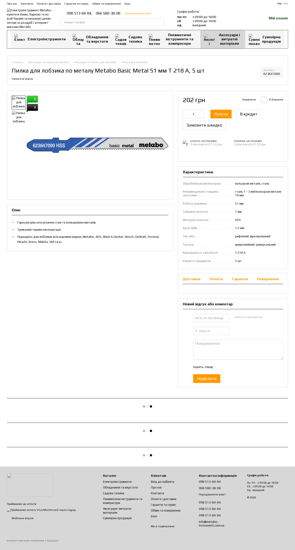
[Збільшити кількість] (200, 114)
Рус (286, 3)
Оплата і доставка (49, 3)
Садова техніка (135, 39)
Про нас (12, 3)
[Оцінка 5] (250, 367)
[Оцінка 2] (228, 367)
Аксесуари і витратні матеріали (229, 39)
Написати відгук (22, 78)
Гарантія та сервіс (77, 3)
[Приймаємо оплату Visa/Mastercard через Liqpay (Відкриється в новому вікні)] (41, 510)
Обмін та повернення (106, 3)
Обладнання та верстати (97, 39)
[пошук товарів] (160, 22)
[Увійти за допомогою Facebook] (267, 317)
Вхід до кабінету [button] (162, 481)
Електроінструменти (47, 39)
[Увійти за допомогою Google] (274, 317)
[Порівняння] (239, 18)
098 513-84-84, (79, 13)
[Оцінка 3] (235, 367)
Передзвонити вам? (138, 13)
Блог (127, 3)
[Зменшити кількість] (186, 114)
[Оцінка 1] (220, 367)
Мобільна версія (22, 518)
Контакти (27, 3)
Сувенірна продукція (271, 39)
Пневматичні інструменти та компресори (179, 39)
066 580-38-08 (108, 13)
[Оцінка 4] (242, 367)
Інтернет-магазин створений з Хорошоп (33, 540)
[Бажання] (251, 18)
